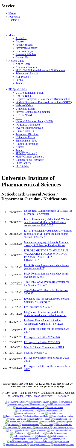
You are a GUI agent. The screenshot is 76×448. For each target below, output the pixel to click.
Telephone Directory (27, 134)
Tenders (20, 83)
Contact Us (22, 57)
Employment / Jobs (26, 140)
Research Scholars (26, 54)
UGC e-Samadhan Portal (29, 92)
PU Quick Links (17, 89)
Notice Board (23, 63)
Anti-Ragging (23, 95)
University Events (26, 108)
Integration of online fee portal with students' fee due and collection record (45, 314)
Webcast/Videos (24, 105)
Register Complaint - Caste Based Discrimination (43, 99)
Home (12, 13)
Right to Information (27, 143)
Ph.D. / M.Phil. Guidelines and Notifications (40, 70)
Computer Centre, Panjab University (32, 395)
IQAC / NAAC (24, 114)
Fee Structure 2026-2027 (38, 306)
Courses (20, 41)
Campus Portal (30, 159)
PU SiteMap (22, 166)
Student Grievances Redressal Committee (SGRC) (44, 102)
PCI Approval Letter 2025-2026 (42, 337)
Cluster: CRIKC (25, 130)
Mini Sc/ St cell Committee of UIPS (44, 347)
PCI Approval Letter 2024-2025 (42, 342)
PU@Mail (14, 16)
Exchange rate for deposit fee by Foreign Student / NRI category (46, 300)
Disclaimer (63, 395)
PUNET (26, 153)
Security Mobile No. (35, 352)
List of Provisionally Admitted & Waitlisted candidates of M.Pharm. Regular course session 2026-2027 (48, 233)
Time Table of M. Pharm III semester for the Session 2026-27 (46, 283)
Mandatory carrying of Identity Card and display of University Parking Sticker (46, 244)
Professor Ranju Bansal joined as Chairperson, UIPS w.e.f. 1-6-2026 (43, 322)
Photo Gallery (23, 162)
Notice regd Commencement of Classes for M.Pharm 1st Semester (48, 212)
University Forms (25, 137)
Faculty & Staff (24, 44)
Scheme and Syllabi (27, 73)
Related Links (16, 60)
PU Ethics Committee (28, 124)
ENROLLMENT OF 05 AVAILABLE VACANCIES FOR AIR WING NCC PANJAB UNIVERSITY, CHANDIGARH (46, 255)
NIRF (19, 118)
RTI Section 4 (23, 76)
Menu (11, 35)
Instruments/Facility (26, 47)
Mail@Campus (30, 156)
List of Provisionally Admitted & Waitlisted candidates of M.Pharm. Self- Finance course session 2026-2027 (48, 222)
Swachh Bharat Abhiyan (29, 127)
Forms (19, 79)
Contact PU (15, 19)
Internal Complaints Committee (33, 111)
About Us (21, 38)
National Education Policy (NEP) (34, 121)
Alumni (20, 146)
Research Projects (25, 51)
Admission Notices (26, 67)
